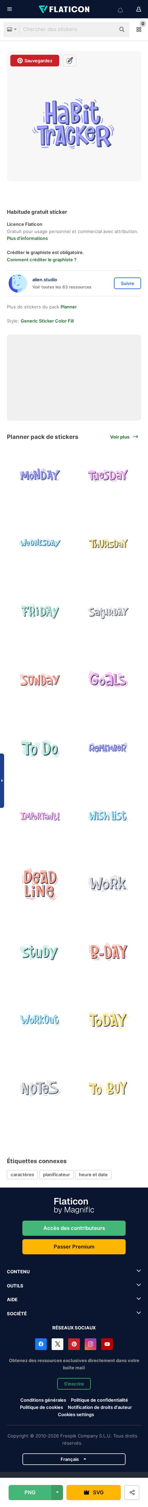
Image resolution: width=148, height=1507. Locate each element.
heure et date (93, 1174)
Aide (12, 1299)
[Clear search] (106, 29)
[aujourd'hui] (108, 1020)
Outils (15, 1285)
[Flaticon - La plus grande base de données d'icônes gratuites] (65, 9)
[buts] (108, 680)
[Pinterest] (74, 1344)
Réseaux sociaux (74, 1327)
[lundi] (40, 476)
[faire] (40, 748)
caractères (22, 1174)
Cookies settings (76, 1414)
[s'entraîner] (40, 1020)
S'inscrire (74, 1384)
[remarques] (40, 1088)
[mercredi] (40, 544)
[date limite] (40, 884)
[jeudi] (108, 544)
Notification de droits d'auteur (100, 1407)
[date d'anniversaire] (108, 952)
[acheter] (108, 1088)
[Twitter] (57, 1344)
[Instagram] (90, 1344)
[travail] (108, 884)
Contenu (18, 1271)
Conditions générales (43, 1400)
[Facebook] (41, 1344)
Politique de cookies (41, 1407)
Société (17, 1313)
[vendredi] (40, 612)
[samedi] (108, 612)
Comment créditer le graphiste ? (41, 259)
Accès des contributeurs (74, 1228)
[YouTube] (107, 1344)
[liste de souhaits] (108, 816)
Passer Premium (74, 1246)
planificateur (56, 1174)
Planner (69, 306)
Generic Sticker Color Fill (47, 321)
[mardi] (108, 476)
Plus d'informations (27, 238)
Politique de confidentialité (99, 1400)
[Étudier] (40, 952)
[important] (40, 816)
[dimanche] (40, 680)
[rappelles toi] (108, 748)
